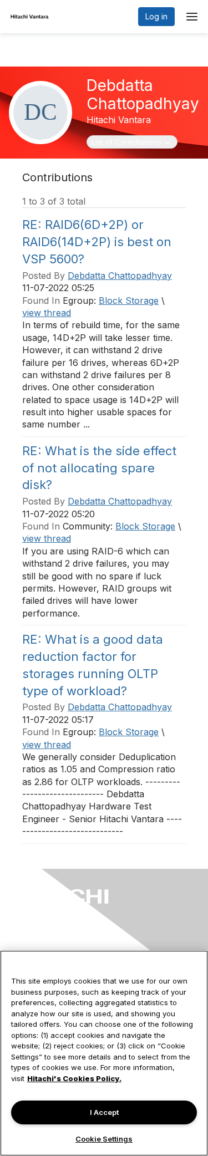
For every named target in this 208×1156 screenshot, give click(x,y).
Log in (156, 16)
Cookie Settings (104, 1138)
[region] (104, 1053)
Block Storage (129, 300)
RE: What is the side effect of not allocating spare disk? (99, 468)
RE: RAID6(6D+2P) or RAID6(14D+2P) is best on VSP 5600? (96, 241)
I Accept (104, 1112)
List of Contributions (126, 141)
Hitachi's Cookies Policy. (74, 1078)
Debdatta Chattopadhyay (120, 275)
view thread (46, 312)
